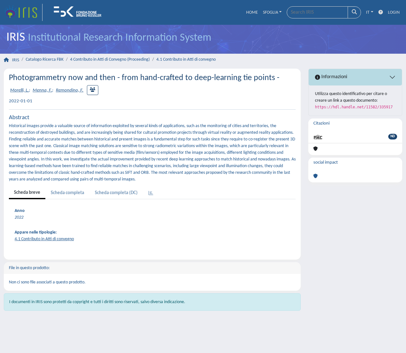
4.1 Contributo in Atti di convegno (186, 59)
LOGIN (394, 12)
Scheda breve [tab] (27, 192)
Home (252, 12)
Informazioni (333, 76)
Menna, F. (42, 90)
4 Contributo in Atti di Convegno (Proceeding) (110, 59)
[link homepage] (23, 12)
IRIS (15, 60)
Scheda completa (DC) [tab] (116, 193)
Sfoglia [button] (270, 12)
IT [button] (368, 12)
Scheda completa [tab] (67, 193)
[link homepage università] (80, 12)
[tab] (151, 194)
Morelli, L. (19, 90)
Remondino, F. (69, 90)
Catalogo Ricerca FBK (44, 59)
